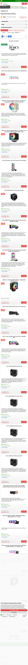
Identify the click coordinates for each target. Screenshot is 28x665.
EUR (24, 1)
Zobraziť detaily (24, 615)
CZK (26, 1)
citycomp (7, 3)
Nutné (3, 614)
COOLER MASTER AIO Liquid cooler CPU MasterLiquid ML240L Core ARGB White (14, 250)
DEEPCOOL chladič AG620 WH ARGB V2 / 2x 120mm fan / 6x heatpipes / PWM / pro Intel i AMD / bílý (14, 101)
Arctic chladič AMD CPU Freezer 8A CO (14, 396)
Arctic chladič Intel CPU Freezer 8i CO (14, 455)
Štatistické (15, 614)
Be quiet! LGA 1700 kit (11, 17)
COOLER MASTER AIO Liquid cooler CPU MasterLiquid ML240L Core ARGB (14, 221)
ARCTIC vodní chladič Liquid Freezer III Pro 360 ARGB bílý (14, 70)
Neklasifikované (12, 616)
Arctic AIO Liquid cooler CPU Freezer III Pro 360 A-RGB (14, 160)
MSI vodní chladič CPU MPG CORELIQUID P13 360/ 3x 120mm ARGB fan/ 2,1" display (14, 516)
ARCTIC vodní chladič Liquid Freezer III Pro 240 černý (14, 306)
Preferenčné (8, 614)
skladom (3, 32)
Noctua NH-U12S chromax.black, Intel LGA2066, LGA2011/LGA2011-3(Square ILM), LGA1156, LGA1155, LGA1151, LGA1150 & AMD (14, 487)
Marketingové (4, 616)
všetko (18, 32)
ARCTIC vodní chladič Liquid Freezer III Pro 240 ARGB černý (14, 337)
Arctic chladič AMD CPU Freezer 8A (14, 366)
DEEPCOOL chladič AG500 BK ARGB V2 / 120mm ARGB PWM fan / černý (14, 280)
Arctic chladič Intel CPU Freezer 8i (14, 426)
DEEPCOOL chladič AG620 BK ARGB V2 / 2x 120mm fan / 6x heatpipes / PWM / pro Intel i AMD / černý (14, 131)
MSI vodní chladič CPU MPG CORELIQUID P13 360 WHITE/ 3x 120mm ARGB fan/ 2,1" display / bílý (14, 546)
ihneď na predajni (11, 32)
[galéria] (26, 36)
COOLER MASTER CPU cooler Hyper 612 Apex (14, 190)
